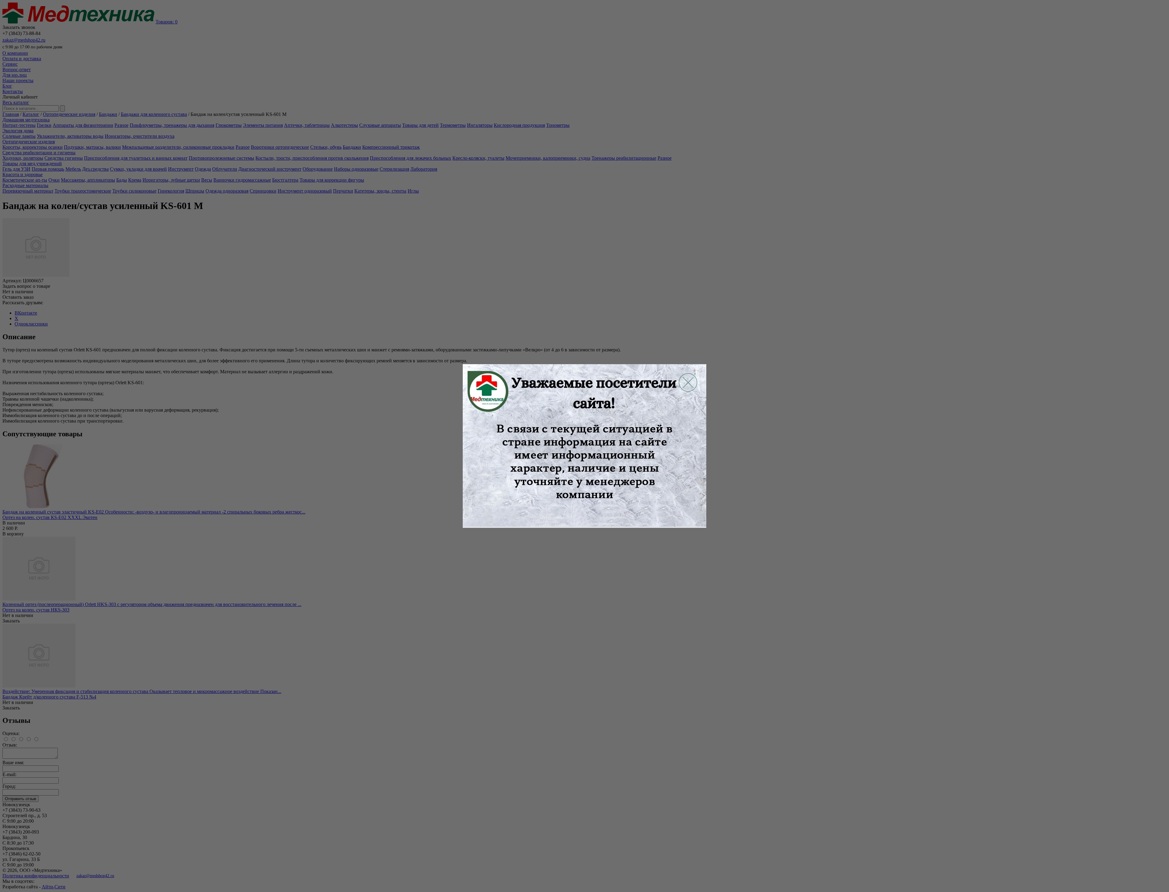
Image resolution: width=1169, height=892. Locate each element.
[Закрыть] (688, 382)
